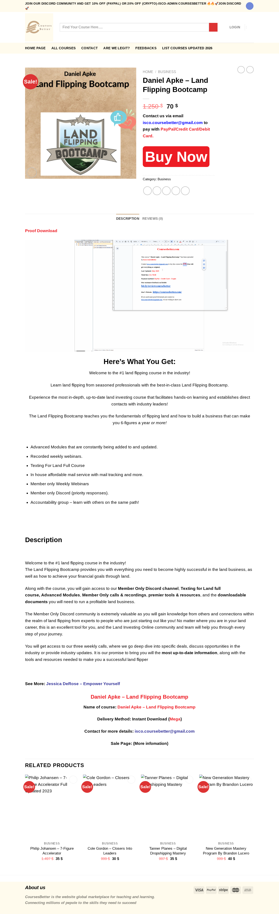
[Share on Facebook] (147, 190)
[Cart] (252, 27)
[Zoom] (32, 172)
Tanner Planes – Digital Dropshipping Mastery (168, 850)
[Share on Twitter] (157, 190)
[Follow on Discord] (249, 6)
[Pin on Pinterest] (176, 190)
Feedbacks (146, 48)
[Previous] (25, 824)
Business (167, 72)
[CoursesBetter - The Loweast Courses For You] (39, 27)
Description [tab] (127, 218)
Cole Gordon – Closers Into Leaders (110, 850)
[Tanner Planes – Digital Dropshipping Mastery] (168, 806)
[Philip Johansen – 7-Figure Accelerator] (52, 806)
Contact (89, 48)
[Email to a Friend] (166, 190)
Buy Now (176, 156)
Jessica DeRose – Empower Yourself (83, 683)
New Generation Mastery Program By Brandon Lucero (226, 850)
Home (148, 72)
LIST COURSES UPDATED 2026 (187, 48)
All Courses (63, 48)
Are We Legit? (116, 48)
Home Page (35, 48)
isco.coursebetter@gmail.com (173, 122)
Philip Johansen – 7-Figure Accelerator (52, 850)
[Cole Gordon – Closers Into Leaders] (110, 806)
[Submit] (213, 27)
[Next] (252, 824)
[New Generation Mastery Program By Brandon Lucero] (226, 806)
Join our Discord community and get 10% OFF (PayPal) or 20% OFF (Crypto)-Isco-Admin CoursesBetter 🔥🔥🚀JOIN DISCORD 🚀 (133, 6)
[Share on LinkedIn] (185, 190)
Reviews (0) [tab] (152, 218)
